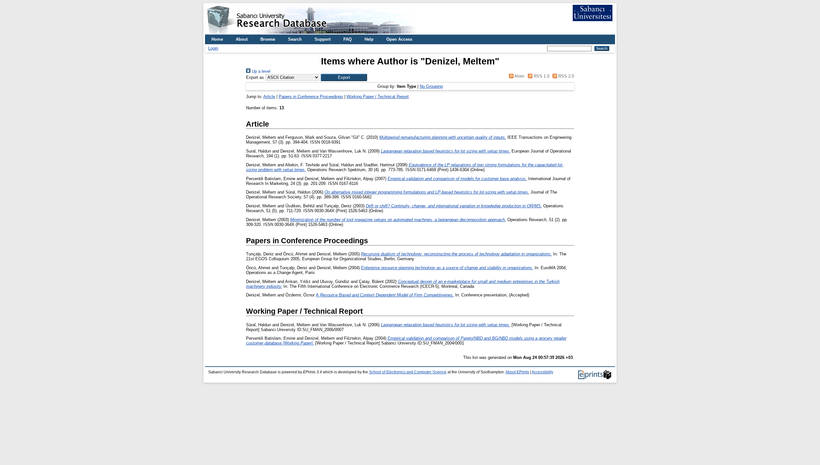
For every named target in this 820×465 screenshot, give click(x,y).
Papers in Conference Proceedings (311, 96)
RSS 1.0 (540, 76)
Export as (255, 77)
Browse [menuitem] (267, 39)
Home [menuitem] (217, 39)
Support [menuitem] (323, 39)
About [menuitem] (242, 39)
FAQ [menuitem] (347, 39)
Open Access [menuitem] (399, 39)
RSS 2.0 (565, 76)
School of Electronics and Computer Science (408, 372)
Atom (518, 76)
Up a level (260, 71)
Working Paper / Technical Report (378, 96)
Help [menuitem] (369, 39)
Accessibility (542, 372)
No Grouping (431, 86)
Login (213, 48)
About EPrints (517, 372)
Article (269, 96)
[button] (344, 77)
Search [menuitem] (295, 39)
